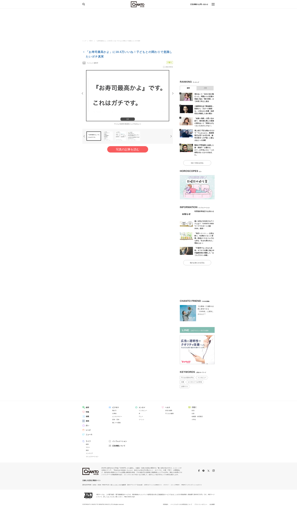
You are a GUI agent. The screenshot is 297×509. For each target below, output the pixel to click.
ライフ (88, 441)
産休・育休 (115, 419)
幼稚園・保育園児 (197, 416)
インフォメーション (119, 441)
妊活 (193, 410)
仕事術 (114, 413)
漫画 (87, 421)
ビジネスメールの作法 (195, 382)
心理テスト (184, 386)
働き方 (114, 410)
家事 (87, 444)
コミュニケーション (92, 456)
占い (87, 425)
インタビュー (202, 377)
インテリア (89, 453)
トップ (84, 40)
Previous (82, 93)
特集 (87, 412)
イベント (141, 419)
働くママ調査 (116, 422)
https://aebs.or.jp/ (129, 497)
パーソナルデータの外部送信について (181, 504)
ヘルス (167, 407)
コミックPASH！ (175, 484)
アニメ (141, 416)
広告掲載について (118, 446)
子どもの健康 (169, 413)
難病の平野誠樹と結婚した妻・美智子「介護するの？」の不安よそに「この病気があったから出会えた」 (204, 150)
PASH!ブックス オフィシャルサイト (191, 484)
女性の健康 (168, 410)
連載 (87, 416)
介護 (182, 382)
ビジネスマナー (117, 416)
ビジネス (115, 407)
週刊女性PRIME (86, 484)
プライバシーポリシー (200, 504)
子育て (91, 40)
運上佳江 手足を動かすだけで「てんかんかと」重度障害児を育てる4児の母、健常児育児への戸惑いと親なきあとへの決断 (204, 135)
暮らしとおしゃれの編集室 (118, 484)
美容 (87, 450)
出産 (193, 413)
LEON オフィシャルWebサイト (153, 484)
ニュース (89, 434)
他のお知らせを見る (197, 263)
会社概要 (212, 504)
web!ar (94, 484)
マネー (88, 447)
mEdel (99, 484)
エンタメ (142, 407)
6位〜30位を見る (197, 163)
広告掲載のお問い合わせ (199, 4)
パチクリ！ (166, 484)
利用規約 (165, 504)
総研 (87, 407)
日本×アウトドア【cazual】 (135, 484)
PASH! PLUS (105, 484)
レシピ (88, 430)
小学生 (194, 419)
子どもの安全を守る (187, 377)
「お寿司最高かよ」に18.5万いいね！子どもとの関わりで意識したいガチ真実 (118, 40)
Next (172, 93)
